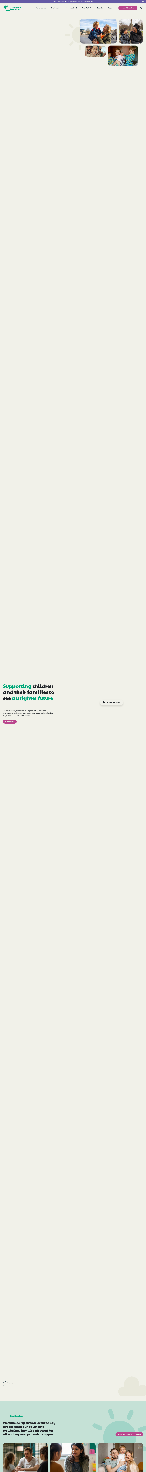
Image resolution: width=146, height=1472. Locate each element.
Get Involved (71, 8)
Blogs (110, 8)
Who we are (41, 8)
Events (100, 8)
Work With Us (87, 8)
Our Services (56, 8)
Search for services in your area (129, 1434)
